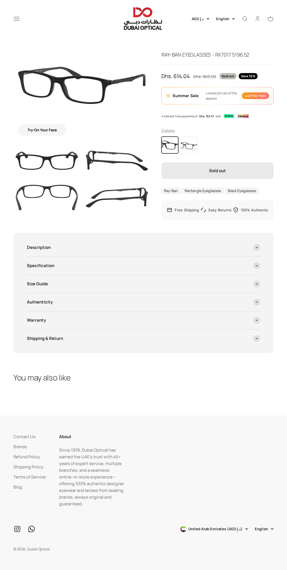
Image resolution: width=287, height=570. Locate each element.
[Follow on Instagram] (17, 529)
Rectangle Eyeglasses (203, 190)
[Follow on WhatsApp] (31, 529)
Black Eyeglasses (242, 190)
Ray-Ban (171, 190)
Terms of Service (29, 477)
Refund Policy (26, 457)
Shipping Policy (28, 467)
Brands (20, 447)
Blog (17, 487)
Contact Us (24, 437)
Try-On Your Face (42, 129)
